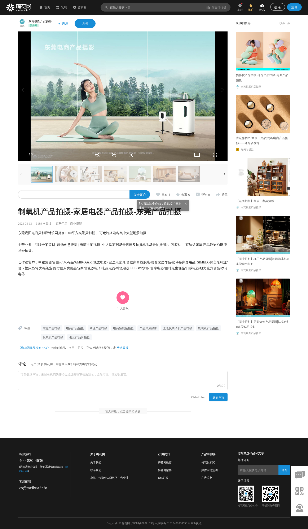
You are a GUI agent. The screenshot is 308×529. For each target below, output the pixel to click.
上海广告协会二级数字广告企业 (109, 477)
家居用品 (61, 223)
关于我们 (95, 462)
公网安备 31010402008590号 (172, 523)
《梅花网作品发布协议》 (34, 347)
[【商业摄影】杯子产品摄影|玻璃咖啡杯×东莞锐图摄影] (263, 234)
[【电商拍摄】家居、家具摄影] (263, 177)
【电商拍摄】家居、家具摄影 (255, 201)
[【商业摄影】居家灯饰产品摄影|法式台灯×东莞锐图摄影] (263, 297)
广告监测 (206, 477)
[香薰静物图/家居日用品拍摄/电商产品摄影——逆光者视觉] (263, 114)
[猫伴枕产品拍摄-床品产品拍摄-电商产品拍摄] (263, 51)
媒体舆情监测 (209, 470)
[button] (222, 90)
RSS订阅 (163, 477)
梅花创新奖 (208, 462)
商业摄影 (76, 223)
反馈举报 (122, 347)
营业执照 (196, 523)
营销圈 (82, 7)
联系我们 (95, 470)
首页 (47, 7)
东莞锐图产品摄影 (40, 21)
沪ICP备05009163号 (143, 523)
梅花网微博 (165, 470)
